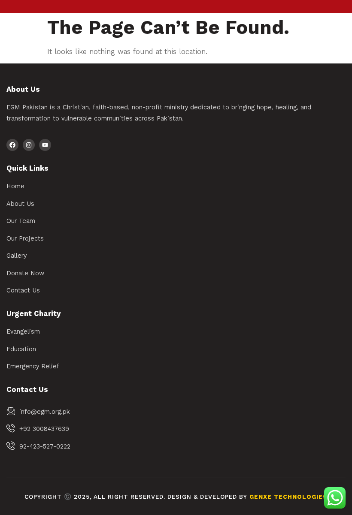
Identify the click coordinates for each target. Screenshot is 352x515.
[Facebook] (12, 145)
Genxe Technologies (288, 496)
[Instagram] (29, 145)
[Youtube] (45, 145)
